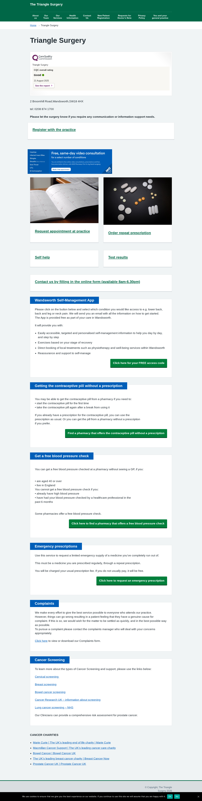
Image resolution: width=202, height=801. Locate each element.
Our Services (57, 16)
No (177, 796)
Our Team (46, 16)
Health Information (72, 16)
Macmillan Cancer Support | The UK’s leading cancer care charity (74, 747)
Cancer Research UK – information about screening (68, 699)
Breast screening (45, 684)
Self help (42, 257)
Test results (118, 257)
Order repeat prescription (129, 233)
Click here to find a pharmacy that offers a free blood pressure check (118, 523)
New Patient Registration (103, 16)
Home (33, 25)
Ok (170, 796)
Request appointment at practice (62, 231)
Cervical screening (47, 676)
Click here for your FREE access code (138, 363)
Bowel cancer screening (50, 692)
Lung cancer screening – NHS (54, 707)
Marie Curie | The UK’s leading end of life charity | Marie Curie (72, 742)
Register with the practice (54, 130)
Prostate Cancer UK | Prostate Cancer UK (59, 763)
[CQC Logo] (42, 60)
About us (35, 16)
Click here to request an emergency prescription (131, 580)
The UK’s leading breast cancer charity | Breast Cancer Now (71, 758)
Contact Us (87, 16)
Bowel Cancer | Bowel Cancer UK (54, 753)
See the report (42, 85)
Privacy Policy (142, 16)
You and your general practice (160, 16)
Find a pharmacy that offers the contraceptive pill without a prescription (116, 433)
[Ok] (198, 796)
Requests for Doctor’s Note (124, 16)
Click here (41, 640)
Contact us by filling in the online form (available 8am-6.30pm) (87, 282)
